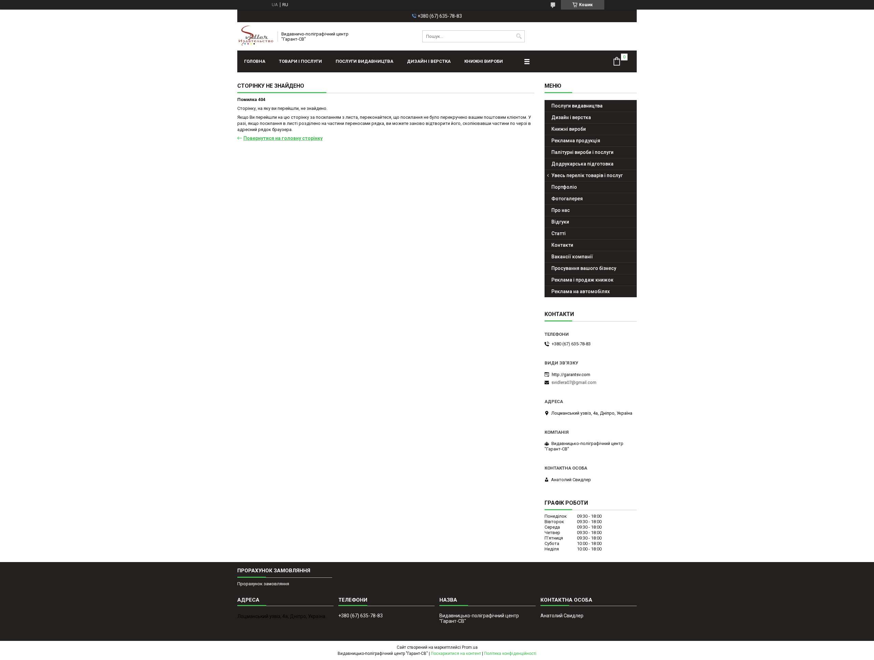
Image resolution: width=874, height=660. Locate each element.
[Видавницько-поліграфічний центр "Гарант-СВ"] (255, 36)
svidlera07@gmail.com (573, 382)
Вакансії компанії (572, 256)
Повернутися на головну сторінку (283, 138)
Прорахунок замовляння (263, 583)
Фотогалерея (567, 198)
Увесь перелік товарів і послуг (587, 175)
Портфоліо (564, 187)
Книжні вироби (483, 61)
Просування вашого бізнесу (583, 268)
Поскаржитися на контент (456, 653)
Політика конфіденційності (510, 653)
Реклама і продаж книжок (582, 280)
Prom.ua (470, 647)
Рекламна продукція (575, 140)
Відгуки (560, 222)
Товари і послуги (300, 61)
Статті (558, 233)
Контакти (562, 245)
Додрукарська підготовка (582, 164)
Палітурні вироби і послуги (582, 152)
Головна (254, 61)
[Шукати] (519, 36)
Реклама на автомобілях (580, 291)
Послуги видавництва (364, 61)
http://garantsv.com (571, 374)
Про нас (560, 210)
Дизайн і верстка (429, 61)
